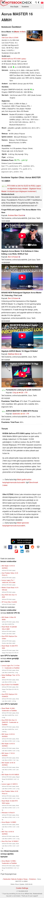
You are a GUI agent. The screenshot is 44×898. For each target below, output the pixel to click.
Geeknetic (16, 413)
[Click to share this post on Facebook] (10, 547)
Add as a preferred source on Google (24, 541)
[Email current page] (28, 551)
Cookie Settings (22, 888)
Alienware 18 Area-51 (8, 812)
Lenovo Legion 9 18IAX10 (10, 784)
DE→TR (24, 392)
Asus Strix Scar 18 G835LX (10, 841)
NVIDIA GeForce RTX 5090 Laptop (14, 58)
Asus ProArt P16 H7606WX (10, 685)
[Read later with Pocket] (38, 547)
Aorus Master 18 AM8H (9, 822)
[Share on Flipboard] (16, 551)
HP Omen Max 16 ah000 (9, 602)
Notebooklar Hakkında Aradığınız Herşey (15, 879)
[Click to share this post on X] (27, 547)
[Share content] (5, 547)
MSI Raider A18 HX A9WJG (10, 774)
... (41, 6)
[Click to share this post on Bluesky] (21, 547)
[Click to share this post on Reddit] (33, 547)
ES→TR (26, 413)
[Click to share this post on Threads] (16, 547)
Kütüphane (32, 879)
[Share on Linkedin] (22, 551)
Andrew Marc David (15, 215)
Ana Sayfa (14, 6)
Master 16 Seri (19, 31)
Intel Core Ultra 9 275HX (10, 37)
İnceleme (25, 6)
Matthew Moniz (13, 354)
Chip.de (15, 392)
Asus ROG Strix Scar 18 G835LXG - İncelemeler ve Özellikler (10, 722)
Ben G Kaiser (13, 257)
